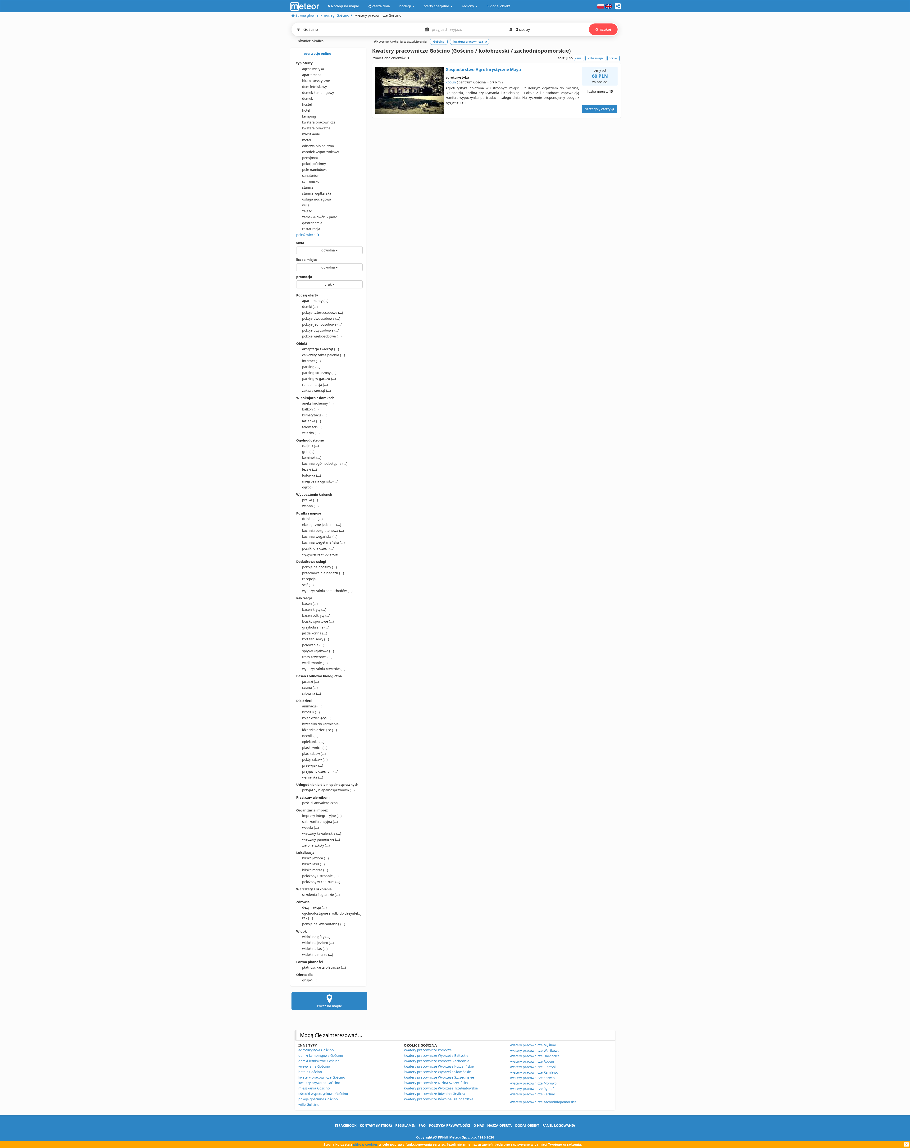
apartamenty (315, 300)
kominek (311, 457)
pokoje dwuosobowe (321, 318)
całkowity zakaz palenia (323, 355)
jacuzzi (310, 681)
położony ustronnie (320, 876)
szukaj (605, 29)
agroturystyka (313, 69)
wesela (310, 827)
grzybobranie (315, 627)
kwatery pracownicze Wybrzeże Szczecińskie (439, 1077)
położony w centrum (321, 881)
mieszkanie (311, 134)
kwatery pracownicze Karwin (532, 1077)
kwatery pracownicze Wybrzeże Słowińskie (437, 1072)
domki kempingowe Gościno (320, 1055)
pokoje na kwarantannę (323, 924)
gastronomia (312, 223)
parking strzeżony (319, 372)
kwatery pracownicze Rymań (532, 1088)
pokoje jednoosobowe (322, 324)
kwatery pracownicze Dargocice (535, 1056)
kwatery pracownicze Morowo (533, 1083)
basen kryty (314, 609)
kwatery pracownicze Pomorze (428, 1050)
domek (307, 98)
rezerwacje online (316, 53)
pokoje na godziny (319, 567)
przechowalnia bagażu (323, 573)
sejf (308, 585)
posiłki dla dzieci (318, 548)
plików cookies (365, 1144)
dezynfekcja (314, 907)
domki (310, 306)
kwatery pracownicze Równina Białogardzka (438, 1099)
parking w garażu (319, 378)
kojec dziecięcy (316, 718)
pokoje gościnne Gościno (318, 1099)
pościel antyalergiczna (322, 803)
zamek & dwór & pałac (319, 217)
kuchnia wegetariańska (323, 542)
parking (311, 366)
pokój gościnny (314, 163)
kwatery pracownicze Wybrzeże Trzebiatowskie (441, 1088)
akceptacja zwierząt (320, 349)
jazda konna (314, 633)
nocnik (310, 735)
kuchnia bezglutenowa (323, 530)
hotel (306, 110)
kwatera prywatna (316, 128)
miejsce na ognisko (320, 481)
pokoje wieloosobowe (321, 336)
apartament (311, 75)
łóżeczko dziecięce (319, 730)
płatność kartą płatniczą (324, 967)
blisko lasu (313, 864)
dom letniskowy (314, 86)
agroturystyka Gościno (316, 1050)
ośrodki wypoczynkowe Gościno (323, 1093)
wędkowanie (315, 663)
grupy (309, 980)
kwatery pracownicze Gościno (321, 1077)
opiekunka (313, 741)
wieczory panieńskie (321, 839)
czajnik (310, 445)
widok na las (315, 948)
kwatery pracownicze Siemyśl (533, 1067)
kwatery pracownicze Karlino (532, 1094)
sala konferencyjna (320, 821)
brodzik (311, 712)
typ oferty (304, 63)
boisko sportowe (318, 621)
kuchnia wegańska (319, 536)
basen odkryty (316, 615)
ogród (309, 487)
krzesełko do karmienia (323, 724)
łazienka (311, 421)
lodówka (311, 475)
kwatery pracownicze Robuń (532, 1061)
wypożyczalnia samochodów (327, 590)
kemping (309, 116)
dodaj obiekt (527, 1125)
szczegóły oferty (598, 109)
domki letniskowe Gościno (318, 1061)
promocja (304, 276)
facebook (347, 1125)
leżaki (309, 469)
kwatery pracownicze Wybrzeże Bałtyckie (436, 1055)
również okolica (310, 41)
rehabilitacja (315, 384)
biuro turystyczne (316, 80)
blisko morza (315, 870)
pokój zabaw (315, 759)
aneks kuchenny (317, 403)
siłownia (311, 693)
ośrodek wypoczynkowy (320, 152)
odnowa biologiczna (318, 146)
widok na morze (317, 954)
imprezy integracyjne (321, 815)
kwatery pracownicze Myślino (533, 1045)
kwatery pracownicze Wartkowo (534, 1050)
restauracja (311, 229)
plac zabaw (314, 753)
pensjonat (310, 157)
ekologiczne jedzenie (321, 524)
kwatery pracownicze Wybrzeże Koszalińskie (439, 1066)
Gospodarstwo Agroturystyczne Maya (483, 69)
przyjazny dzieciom (320, 771)
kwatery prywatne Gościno (319, 1082)
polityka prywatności (449, 1125)
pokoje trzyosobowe (320, 330)
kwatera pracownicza (319, 122)
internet (311, 361)
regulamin (405, 1125)
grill (308, 451)
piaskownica (314, 747)
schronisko (310, 181)
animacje (312, 706)
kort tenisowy (315, 639)
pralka (310, 500)
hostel (307, 104)
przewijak (312, 765)
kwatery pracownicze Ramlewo (534, 1072)
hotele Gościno (310, 1072)
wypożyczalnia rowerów (323, 668)
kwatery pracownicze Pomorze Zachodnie (436, 1061)
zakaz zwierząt (316, 390)
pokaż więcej (306, 234)
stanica (308, 187)
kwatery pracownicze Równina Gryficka (434, 1093)
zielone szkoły (316, 845)
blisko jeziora (315, 858)
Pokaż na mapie (329, 1006)
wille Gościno (308, 1104)
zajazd (307, 211)
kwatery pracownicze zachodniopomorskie (543, 1102)
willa (305, 205)
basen (310, 603)
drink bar (312, 518)
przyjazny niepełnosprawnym (328, 790)
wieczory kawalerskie (321, 833)
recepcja (311, 579)
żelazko (310, 433)
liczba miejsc (306, 259)
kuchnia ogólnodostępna (324, 463)
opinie (613, 58)
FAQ (422, 1125)
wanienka (312, 777)
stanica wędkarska (316, 193)
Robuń (451, 82)
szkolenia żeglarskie (321, 894)
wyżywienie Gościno (314, 1066)
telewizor (312, 427)
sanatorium (311, 175)
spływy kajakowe (318, 651)
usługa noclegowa (316, 199)
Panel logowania (558, 1125)
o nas (478, 1125)
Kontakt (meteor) (376, 1125)
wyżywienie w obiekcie (322, 554)
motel (306, 140)
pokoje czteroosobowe (322, 312)
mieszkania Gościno (314, 1088)
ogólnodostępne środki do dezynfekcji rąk (332, 915)
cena (300, 242)
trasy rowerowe (317, 657)
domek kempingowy (318, 92)
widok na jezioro (318, 942)
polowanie (313, 645)
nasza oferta (499, 1125)
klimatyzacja (314, 415)
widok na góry (316, 936)
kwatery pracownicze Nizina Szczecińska (436, 1082)
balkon (310, 409)
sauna (310, 687)
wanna (310, 506)
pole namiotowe (315, 169)
